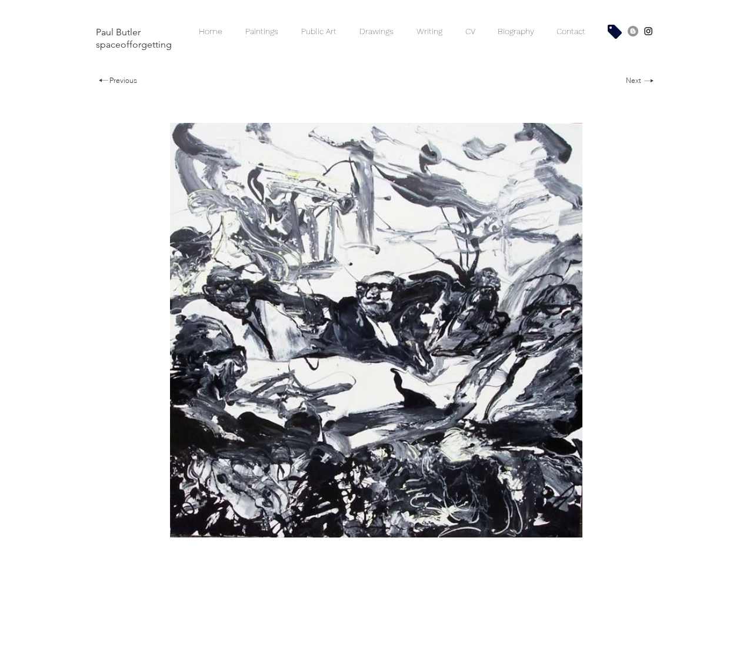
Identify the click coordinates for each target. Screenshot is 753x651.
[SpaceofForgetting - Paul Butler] (648, 31)
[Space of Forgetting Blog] (633, 31)
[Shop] (615, 31)
